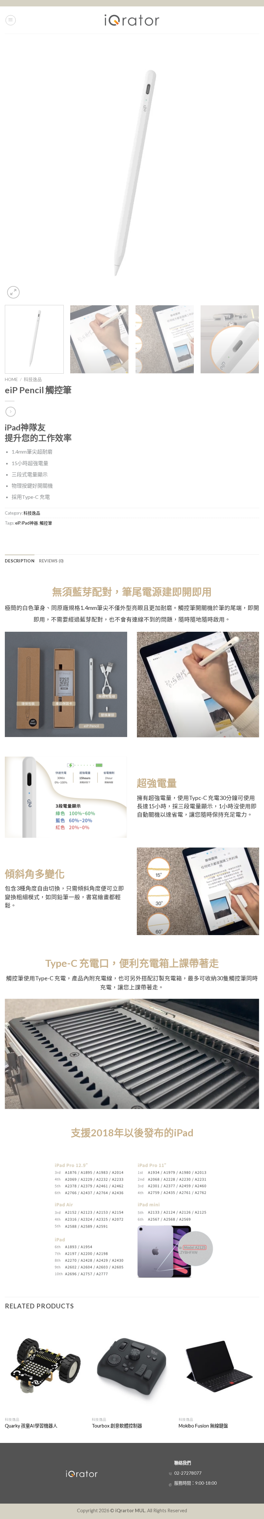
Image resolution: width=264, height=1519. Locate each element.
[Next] (246, 173)
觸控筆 (46, 522)
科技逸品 (33, 379)
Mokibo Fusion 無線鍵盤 (203, 1425)
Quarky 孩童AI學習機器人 (31, 1425)
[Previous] (18, 173)
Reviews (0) (51, 560)
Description (19, 560)
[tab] (19, 560)
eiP (17, 522)
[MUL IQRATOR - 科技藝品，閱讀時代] (132, 20)
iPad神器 (30, 522)
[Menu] (10, 20)
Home (11, 379)
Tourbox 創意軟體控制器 (117, 1425)
